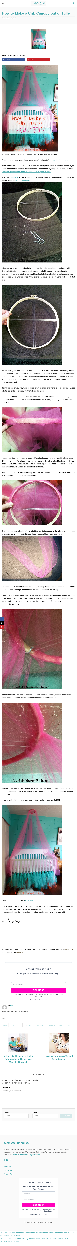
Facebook (69, 949)
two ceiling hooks (23, 180)
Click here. (29, 901)
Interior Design (24, 1011)
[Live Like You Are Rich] (38, 3)
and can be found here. (59, 160)
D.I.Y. (20, 1025)
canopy (5, 1025)
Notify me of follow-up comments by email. (21, 1080)
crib (13, 1025)
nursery (61, 1025)
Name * (8, 1112)
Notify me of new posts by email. (17, 1083)
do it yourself (29, 1025)
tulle (69, 1025)
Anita (11, 1005)
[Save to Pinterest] (2, 627)
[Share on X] (2, 623)
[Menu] (3, 3)
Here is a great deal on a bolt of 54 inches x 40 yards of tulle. (26, 172)
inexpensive (51, 1025)
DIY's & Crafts (6, 1011)
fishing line (14, 177)
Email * (35, 1112)
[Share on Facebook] (2, 619)
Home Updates (15, 1011)
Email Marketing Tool (41, 1000)
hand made (40, 1025)
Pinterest (19, 952)
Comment (6, 1087)
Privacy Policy (38, 996)
